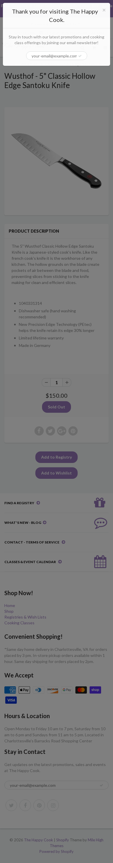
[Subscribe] (80, 56)
